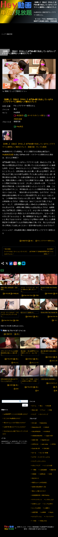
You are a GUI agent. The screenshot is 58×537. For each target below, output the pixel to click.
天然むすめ (43, 521)
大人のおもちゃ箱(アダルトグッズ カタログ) (15, 432)
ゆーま (34, 453)
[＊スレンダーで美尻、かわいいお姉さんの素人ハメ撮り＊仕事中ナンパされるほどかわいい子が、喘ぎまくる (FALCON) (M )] (30, 376)
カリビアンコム (37, 516)
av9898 (43, 512)
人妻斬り (47, 508)
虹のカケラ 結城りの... (28, 312)
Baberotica (43, 423)
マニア (34, 414)
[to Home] (16, 16)
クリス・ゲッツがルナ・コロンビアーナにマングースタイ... (10, 314)
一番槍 (34, 470)
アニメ (43, 410)
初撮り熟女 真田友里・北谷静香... (9, 288)
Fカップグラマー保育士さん (46, 241)
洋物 (17, 320)
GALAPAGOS (36, 431)
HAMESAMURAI (37, 436)
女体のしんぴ (36, 504)
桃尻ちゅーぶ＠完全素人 (39, 482)
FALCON (10, 359)
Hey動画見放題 (8, 154)
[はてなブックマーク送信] (23, 263)
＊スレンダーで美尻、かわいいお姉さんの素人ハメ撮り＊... (30, 381)
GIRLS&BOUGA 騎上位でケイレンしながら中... (9, 380)
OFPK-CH (35, 444)
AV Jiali (34, 423)
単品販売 (20, 115)
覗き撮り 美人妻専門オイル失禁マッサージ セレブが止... (30, 353)
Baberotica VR (36, 427)
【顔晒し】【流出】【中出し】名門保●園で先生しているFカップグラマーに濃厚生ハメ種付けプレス (28, 100)
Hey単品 (20, 126)
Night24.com (45, 440)
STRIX (54, 444)
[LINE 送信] (19, 263)
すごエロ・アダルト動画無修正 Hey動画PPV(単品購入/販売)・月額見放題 (45, 20)
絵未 (17, 389)
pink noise (45, 444)
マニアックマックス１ (39, 461)
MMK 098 (35, 440)
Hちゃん (16, 362)
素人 (32, 241)
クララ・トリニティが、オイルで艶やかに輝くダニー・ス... (30, 289)
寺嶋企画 (16, 293)
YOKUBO (46, 448)
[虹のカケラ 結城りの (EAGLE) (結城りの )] (30, 309)
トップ (4, 34)
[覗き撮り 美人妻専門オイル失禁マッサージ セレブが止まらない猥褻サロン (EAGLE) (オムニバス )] (30, 348)
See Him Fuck (8, 320)
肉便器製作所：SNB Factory (40, 495)
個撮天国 (25, 241)
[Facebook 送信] (11, 263)
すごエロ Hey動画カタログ (12, 418)
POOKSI (50, 293)
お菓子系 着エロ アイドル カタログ (15, 427)
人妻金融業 (43, 470)
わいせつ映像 (44, 453)
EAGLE (30, 316)
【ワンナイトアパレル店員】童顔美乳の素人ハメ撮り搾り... (10, 353)
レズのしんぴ (49, 499)
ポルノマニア (36, 465)
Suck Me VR (36, 448)
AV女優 (7, 293)
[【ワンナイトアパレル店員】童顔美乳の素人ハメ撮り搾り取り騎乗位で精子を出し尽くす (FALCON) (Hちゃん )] (10, 348)
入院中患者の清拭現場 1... (49, 379)
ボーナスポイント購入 (36, 115)
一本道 (34, 521)
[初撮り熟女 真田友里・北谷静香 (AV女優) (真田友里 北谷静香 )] (10, 284)
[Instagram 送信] (15, 263)
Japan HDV (49, 436)
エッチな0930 (36, 508)
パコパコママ (49, 516)
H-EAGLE (47, 431)
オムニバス (35, 362)
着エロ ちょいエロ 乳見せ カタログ (15, 423)
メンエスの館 (48, 465)
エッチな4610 (48, 504)
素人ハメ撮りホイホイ (39, 491)
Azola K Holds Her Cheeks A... (49, 288)
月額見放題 (18, 119)
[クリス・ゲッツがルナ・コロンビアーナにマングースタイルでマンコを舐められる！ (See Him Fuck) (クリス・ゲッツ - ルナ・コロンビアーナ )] (10, 309)
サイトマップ (44, 414)
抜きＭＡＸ (35, 478)
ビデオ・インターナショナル (41, 457)
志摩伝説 (42, 474)
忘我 (11, 385)
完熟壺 (34, 474)
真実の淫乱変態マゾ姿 (39, 487)
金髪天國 (35, 512)
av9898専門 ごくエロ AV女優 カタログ (16, 414)
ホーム (34, 406)
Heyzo (51, 512)
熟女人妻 (35, 410)
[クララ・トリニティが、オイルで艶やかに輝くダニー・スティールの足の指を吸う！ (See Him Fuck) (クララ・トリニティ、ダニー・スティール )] (30, 284)
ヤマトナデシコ (37, 499)
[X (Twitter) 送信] (7, 263)
